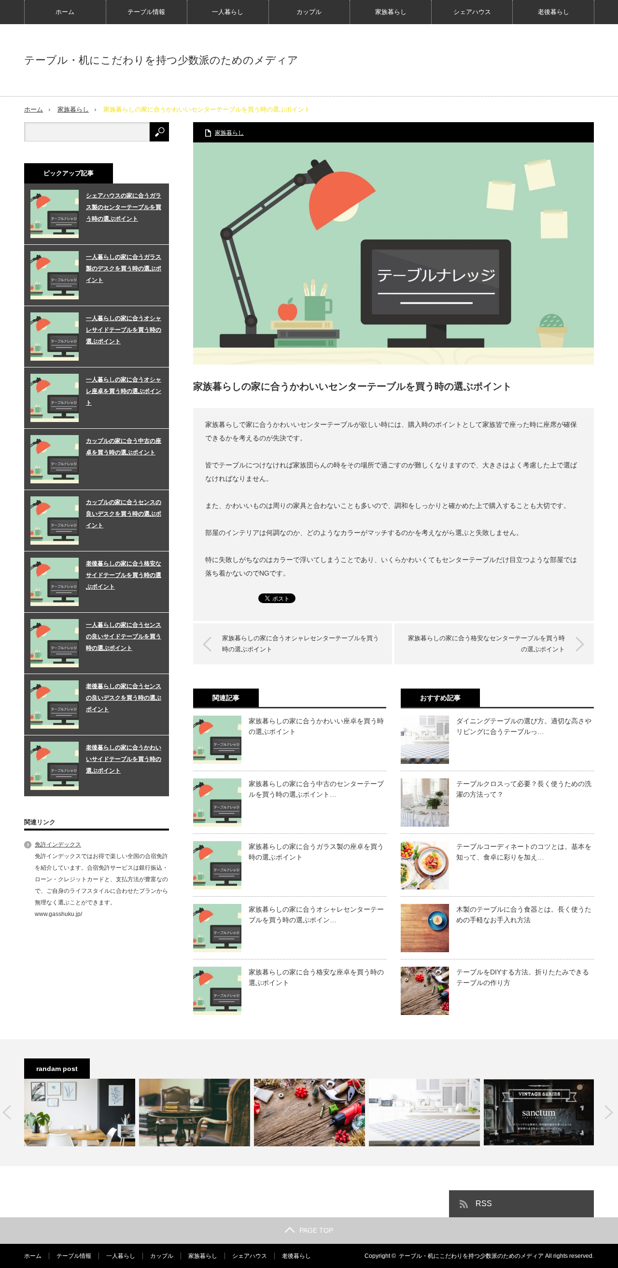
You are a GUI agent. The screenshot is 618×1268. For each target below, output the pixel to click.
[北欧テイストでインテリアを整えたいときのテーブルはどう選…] (79, 1112)
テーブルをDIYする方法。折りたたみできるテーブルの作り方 (522, 977)
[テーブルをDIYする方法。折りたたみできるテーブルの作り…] (309, 1112)
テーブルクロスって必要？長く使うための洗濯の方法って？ (523, 789)
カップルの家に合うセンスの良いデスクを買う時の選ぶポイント (123, 514)
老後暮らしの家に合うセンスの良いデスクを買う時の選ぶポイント (123, 698)
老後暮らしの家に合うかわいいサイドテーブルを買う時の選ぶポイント (123, 759)
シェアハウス (472, 11)
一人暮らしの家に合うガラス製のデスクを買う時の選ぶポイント (123, 268)
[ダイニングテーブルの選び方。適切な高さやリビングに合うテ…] (424, 1112)
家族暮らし (391, 11)
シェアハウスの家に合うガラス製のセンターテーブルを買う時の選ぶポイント (123, 207)
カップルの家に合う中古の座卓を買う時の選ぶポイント (123, 446)
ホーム (65, 11)
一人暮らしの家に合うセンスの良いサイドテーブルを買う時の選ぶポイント (123, 636)
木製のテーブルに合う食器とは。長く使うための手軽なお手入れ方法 (523, 914)
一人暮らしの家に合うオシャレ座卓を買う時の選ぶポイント (123, 391)
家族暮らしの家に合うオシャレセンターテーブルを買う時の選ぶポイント (300, 643)
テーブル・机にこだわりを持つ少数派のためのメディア (161, 60)
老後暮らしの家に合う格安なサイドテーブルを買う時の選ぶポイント (123, 575)
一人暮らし (227, 11)
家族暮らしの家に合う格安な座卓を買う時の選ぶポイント (316, 977)
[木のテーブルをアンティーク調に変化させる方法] (194, 1112)
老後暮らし (553, 11)
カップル (309, 11)
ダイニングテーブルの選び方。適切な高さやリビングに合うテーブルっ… (523, 726)
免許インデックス (58, 844)
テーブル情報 (146, 11)
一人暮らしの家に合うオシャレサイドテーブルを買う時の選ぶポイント (123, 330)
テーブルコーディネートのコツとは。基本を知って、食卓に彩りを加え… (523, 852)
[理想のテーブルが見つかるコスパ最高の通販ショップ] (539, 1112)
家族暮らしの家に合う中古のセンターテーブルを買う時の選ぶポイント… (316, 789)
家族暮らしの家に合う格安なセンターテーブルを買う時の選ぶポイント (486, 643)
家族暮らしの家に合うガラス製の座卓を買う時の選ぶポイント (316, 852)
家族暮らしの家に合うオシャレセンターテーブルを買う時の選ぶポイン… (316, 914)
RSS (484, 1203)
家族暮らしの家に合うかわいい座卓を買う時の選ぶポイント (316, 726)
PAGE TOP (316, 1230)
